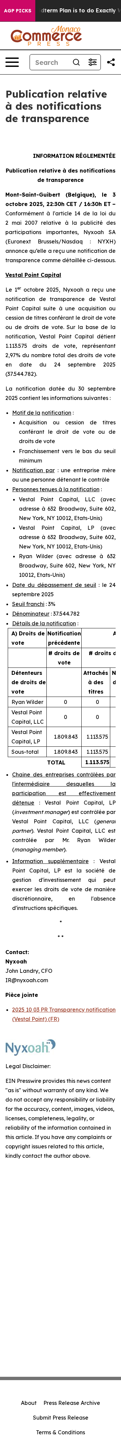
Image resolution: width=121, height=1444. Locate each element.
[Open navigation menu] (12, 62)
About (29, 1403)
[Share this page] (111, 62)
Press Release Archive (71, 1403)
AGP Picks (17, 11)
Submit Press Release (60, 1417)
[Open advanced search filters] (92, 62)
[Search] (76, 62)
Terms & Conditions (60, 1432)
